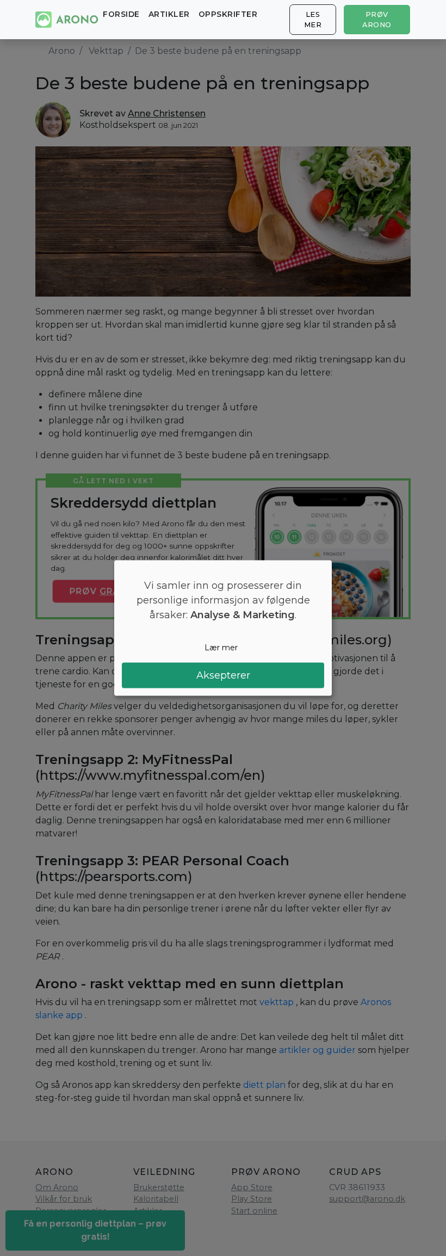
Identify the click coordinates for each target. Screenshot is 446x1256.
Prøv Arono (377, 19)
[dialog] (223, 628)
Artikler (169, 14)
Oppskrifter (228, 14)
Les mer (313, 19)
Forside (121, 14)
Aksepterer (223, 675)
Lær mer (221, 647)
